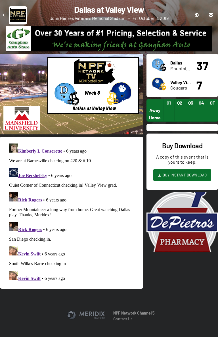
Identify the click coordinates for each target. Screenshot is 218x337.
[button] (73, 96)
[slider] (71, 114)
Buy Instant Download (184, 175)
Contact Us (123, 318)
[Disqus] (71, 212)
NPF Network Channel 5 (134, 313)
